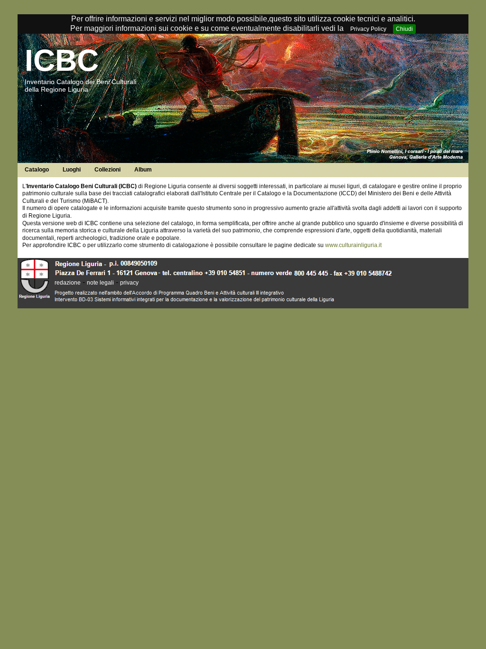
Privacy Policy (368, 29)
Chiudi (404, 29)
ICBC (62, 60)
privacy (129, 282)
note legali (100, 282)
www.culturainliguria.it (353, 245)
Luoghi (72, 169)
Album (143, 169)
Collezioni (107, 169)
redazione (68, 282)
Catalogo (37, 169)
